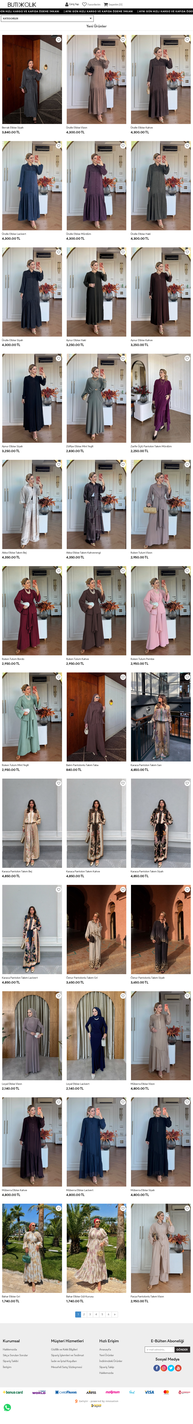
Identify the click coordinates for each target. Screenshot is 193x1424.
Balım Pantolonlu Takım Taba (82, 765)
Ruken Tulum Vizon (141, 552)
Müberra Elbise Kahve (14, 1190)
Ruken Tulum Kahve (77, 659)
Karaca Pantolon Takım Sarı (146, 765)
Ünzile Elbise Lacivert (14, 234)
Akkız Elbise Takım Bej (14, 552)
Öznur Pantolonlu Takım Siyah (148, 977)
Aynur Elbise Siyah (12, 446)
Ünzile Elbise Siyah (12, 340)
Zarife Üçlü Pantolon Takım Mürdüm (151, 446)
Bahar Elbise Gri (11, 1296)
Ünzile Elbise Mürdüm (78, 234)
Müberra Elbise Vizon (143, 1084)
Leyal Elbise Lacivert (77, 1084)
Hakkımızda (106, 1373)
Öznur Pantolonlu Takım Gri (82, 977)
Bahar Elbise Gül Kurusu (80, 1296)
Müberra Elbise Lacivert (79, 1190)
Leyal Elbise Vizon (12, 1084)
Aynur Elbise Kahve (142, 340)
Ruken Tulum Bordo (13, 659)
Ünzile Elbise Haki (141, 234)
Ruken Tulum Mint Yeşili (15, 765)
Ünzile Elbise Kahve (142, 127)
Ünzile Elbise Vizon (76, 127)
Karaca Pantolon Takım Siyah (147, 871)
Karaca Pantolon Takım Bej (17, 871)
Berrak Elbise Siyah (13, 127)
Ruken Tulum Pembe (142, 659)
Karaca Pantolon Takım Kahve (83, 871)
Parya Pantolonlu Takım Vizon (147, 1296)
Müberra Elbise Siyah (143, 1190)
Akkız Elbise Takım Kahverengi (83, 552)
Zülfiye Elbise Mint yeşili (79, 446)
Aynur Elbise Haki (76, 340)
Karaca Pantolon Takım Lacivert (20, 977)
